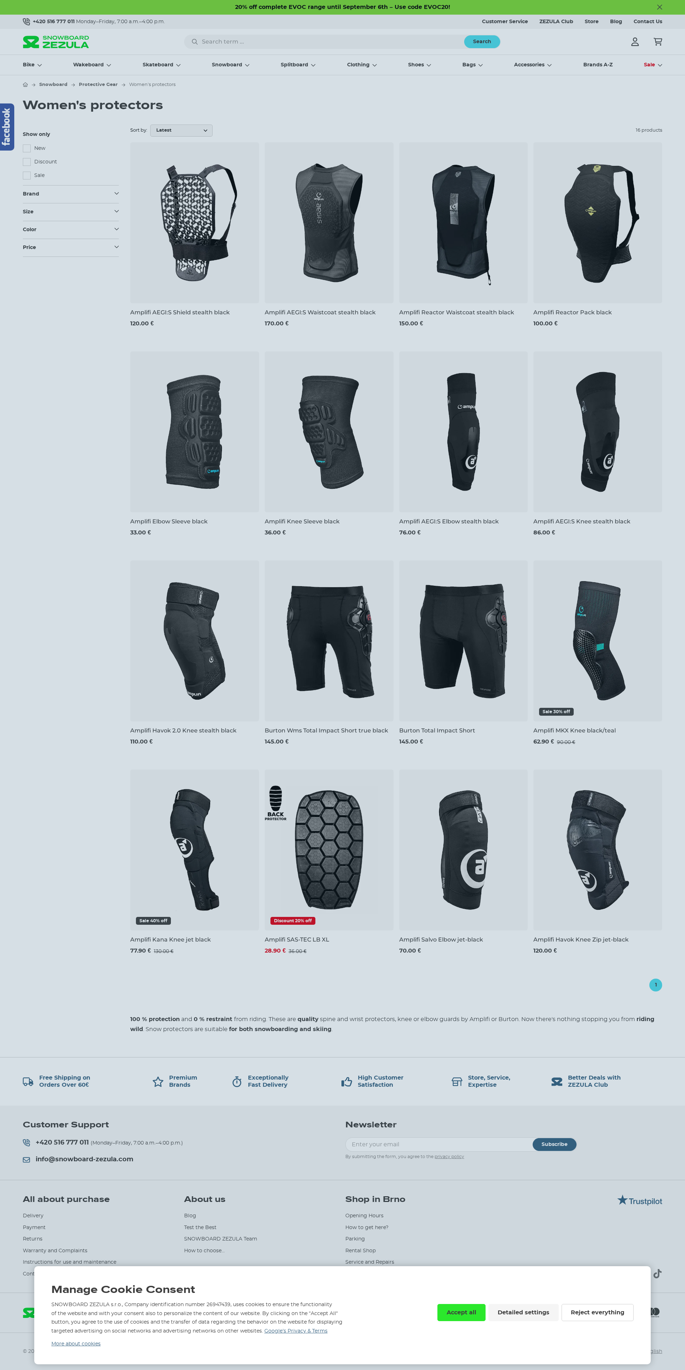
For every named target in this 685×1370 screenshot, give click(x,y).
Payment (34, 1227)
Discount (45, 161)
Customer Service (505, 21)
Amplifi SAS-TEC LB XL (297, 939)
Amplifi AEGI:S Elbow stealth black (449, 521)
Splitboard (294, 64)
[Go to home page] (25, 84)
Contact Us (648, 21)
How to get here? (367, 1227)
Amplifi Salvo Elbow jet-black (441, 939)
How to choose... (204, 1250)
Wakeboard (88, 64)
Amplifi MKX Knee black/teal (574, 730)
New (39, 148)
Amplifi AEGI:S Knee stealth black (581, 521)
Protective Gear (98, 84)
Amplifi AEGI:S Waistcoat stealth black (320, 312)
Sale (649, 64)
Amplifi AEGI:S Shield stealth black (180, 312)
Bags (469, 64)
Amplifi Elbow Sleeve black (169, 521)
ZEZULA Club (556, 21)
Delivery (33, 1215)
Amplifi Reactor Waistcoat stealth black (456, 312)
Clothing (358, 64)
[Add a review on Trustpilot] (639, 1204)
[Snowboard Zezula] (56, 42)
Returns (32, 1239)
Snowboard (227, 64)
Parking (355, 1239)
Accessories (529, 64)
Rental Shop (360, 1250)
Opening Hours (364, 1215)
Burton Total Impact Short (437, 730)
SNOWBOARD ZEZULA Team (220, 1239)
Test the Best (200, 1227)
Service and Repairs (369, 1262)
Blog (616, 21)
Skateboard (158, 64)
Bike (29, 64)
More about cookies (76, 1343)
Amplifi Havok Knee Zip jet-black (581, 939)
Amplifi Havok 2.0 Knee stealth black (183, 730)
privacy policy (449, 1157)
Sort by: (138, 130)
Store (592, 21)
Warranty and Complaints (55, 1250)
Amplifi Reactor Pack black (572, 312)
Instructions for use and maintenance (69, 1262)
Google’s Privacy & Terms (296, 1331)
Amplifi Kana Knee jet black (170, 939)
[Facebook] (7, 127)
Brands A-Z (598, 64)
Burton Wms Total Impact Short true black (326, 730)
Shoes (416, 64)
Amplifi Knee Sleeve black (302, 521)
